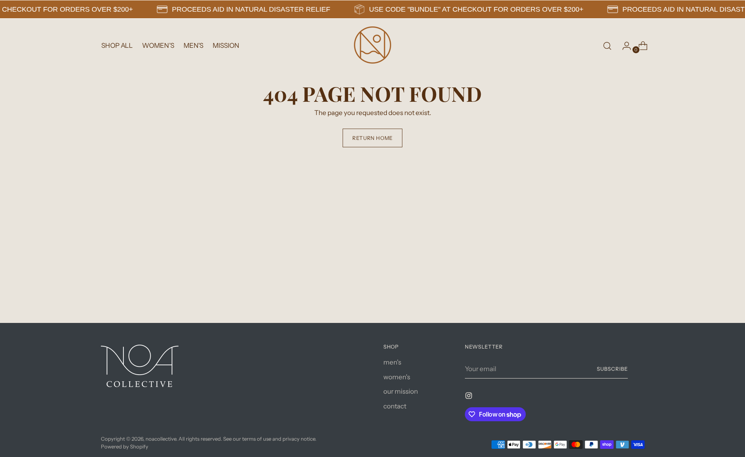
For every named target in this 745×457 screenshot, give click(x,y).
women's (396, 377)
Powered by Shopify (124, 446)
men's (392, 362)
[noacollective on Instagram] (469, 397)
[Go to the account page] (623, 46)
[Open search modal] (607, 46)
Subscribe (612, 369)
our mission (400, 391)
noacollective (161, 439)
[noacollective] (372, 45)
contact (394, 406)
